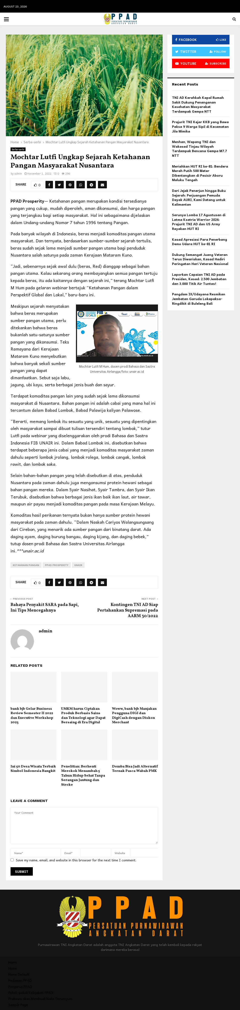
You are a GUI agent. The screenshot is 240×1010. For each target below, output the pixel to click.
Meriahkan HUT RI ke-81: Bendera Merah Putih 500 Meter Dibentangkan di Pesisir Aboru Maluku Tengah (200, 173)
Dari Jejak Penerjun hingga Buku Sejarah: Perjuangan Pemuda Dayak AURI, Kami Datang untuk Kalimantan (199, 197)
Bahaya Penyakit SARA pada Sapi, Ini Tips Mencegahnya (45, 607)
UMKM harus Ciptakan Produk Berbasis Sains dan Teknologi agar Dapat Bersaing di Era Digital (83, 715)
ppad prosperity (56, 565)
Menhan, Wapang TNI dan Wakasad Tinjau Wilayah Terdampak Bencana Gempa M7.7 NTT (199, 148)
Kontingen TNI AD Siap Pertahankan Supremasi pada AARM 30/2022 (127, 610)
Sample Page (18, 1004)
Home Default (18, 974)
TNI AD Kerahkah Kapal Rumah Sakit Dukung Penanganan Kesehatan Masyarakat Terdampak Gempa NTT (198, 104)
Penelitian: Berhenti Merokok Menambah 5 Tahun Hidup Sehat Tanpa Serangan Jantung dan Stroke (83, 775)
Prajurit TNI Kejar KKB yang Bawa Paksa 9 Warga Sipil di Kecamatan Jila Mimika (200, 126)
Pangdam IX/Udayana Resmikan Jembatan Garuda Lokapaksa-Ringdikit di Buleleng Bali (198, 298)
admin (18, 173)
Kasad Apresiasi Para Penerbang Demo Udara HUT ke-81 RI (199, 242)
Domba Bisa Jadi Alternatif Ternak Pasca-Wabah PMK (135, 769)
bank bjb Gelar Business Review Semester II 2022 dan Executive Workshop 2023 (32, 715)
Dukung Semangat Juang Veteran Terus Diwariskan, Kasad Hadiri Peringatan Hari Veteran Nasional (200, 259)
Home (12, 962)
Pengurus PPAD (20, 986)
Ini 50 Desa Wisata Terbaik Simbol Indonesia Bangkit (33, 769)
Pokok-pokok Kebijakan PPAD (30, 992)
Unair (78, 565)
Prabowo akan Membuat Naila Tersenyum (40, 998)
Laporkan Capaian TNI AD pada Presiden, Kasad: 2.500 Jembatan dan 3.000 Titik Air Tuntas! (199, 279)
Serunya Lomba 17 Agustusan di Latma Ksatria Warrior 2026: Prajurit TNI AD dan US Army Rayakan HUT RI (198, 221)
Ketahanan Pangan (26, 565)
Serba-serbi (18, 149)
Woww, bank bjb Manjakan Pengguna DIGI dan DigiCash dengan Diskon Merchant (134, 715)
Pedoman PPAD (20, 980)
